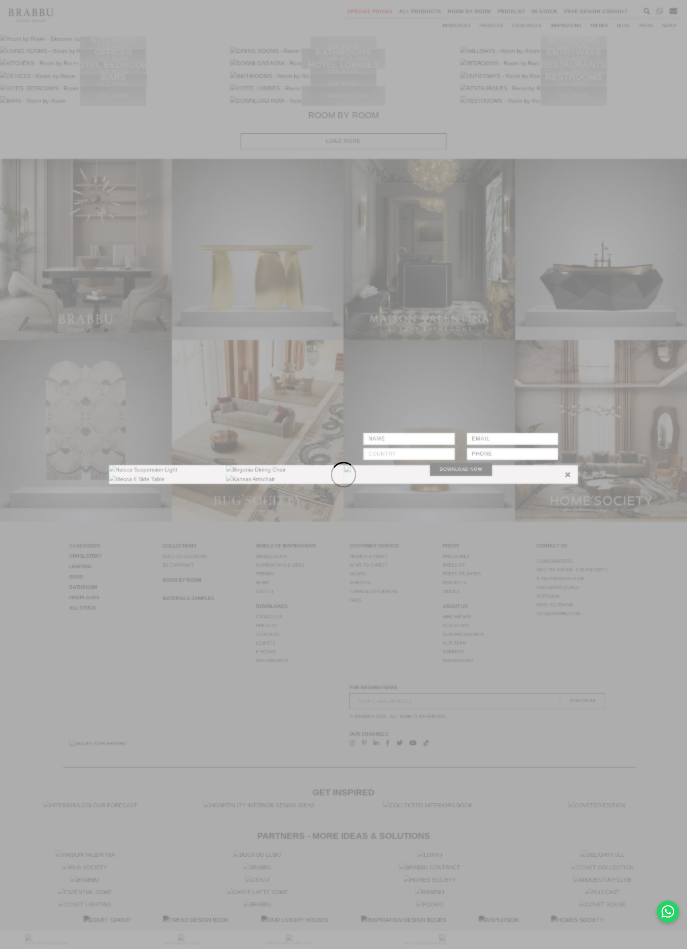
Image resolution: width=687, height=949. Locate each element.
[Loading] (343, 474)
